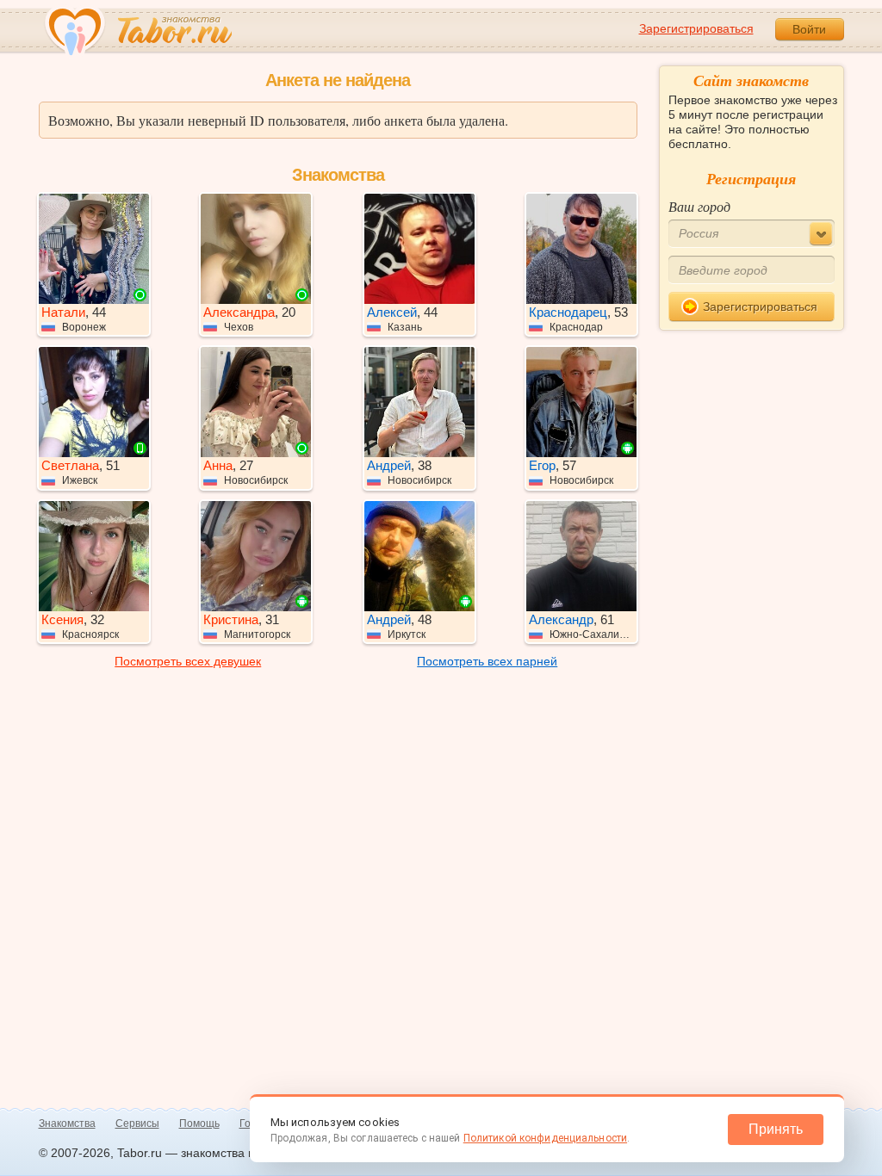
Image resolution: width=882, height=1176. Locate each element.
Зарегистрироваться (696, 28)
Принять (775, 1129)
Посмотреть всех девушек (188, 661)
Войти (809, 29)
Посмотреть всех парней (487, 661)
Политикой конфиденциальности (545, 1138)
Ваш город (699, 206)
